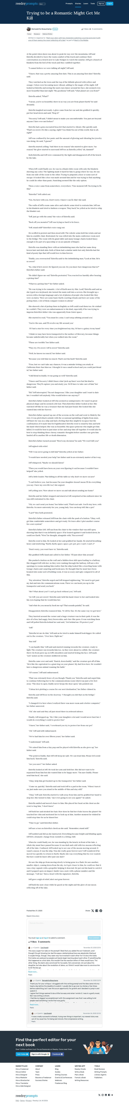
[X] (99, 1095)
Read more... (33, 972)
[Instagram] (102, 1095)
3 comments (96, 29)
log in (46, 938)
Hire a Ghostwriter (23, 1080)
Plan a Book (79, 1075)
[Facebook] (109, 1095)
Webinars (58, 1080)
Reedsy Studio (80, 1069)
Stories (78, 4)
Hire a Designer (21, 1075)
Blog (56, 1069)
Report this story (33, 916)
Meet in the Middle (81, 40)
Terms (22, 1101)
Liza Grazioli (44, 948)
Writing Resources (81, 1080)
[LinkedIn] (106, 1095)
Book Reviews (99, 1069)
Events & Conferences (63, 1078)
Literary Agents (100, 1075)
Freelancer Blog (61, 1083)
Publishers (98, 1078)
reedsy (27, 4)
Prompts (69, 4)
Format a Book (80, 1078)
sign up (39, 938)
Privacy (29, 1101)
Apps (41, 4)
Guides (57, 1072)
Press (37, 1075)
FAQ (17, 1101)
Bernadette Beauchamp (50, 980)
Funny (29, 34)
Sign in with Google (39, 1054)
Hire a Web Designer (23, 1086)
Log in (110, 3)
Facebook (56, 1054)
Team (37, 1072)
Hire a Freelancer (22, 1069)
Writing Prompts (100, 1072)
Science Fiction (47, 34)
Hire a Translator (22, 1083)
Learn (85, 4)
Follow (55, 29)
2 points (37, 948)
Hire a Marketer (21, 1078)
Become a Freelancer (43, 1078)
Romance (37, 34)
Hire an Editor (21, 1072)
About (37, 1069)
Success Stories (41, 1080)
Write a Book (79, 1072)
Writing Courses (61, 1075)
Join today (21, 1054)
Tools (93, 4)
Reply (30, 975)
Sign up (101, 3)
